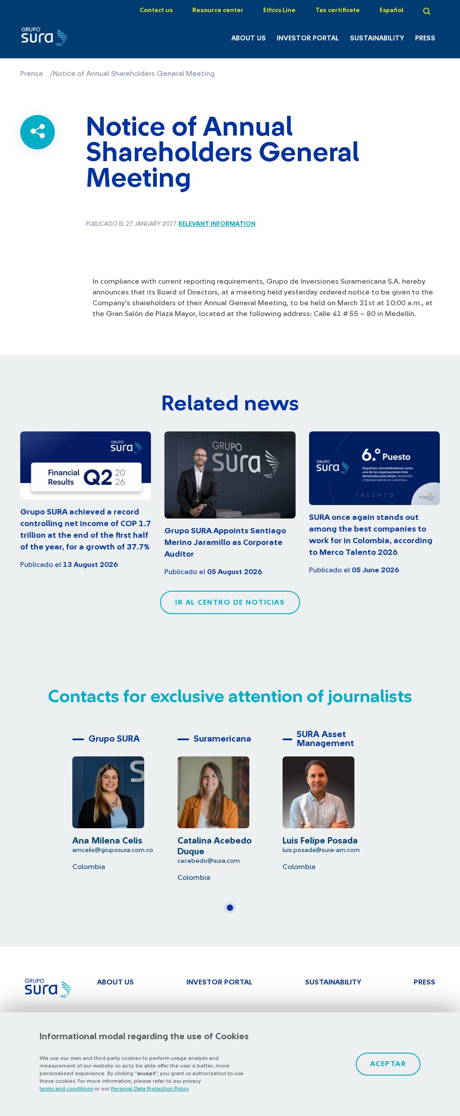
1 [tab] (232, 911)
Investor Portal (308, 38)
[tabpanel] (124, 800)
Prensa (31, 73)
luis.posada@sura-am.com (321, 850)
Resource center (217, 10)
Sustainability (377, 38)
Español (391, 10)
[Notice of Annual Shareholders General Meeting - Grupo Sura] (49, 39)
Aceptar (388, 1064)
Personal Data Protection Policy (150, 1088)
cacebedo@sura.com (208, 860)
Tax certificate (337, 10)
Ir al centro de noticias (230, 602)
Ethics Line (279, 10)
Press (425, 38)
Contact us (156, 10)
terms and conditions (66, 1088)
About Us (248, 38)
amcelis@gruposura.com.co (112, 850)
